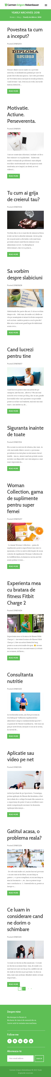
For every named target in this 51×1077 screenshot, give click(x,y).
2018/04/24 (17, 610)
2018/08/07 (17, 364)
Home (12, 17)
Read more (13, 91)
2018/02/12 (17, 937)
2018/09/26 (17, 207)
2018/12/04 (17, 44)
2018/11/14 (17, 129)
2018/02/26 (17, 845)
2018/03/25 (17, 689)
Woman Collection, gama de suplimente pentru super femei (25, 498)
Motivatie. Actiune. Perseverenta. (21, 114)
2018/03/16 (17, 767)
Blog (19, 17)
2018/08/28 (17, 285)
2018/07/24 (17, 442)
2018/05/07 (17, 519)
